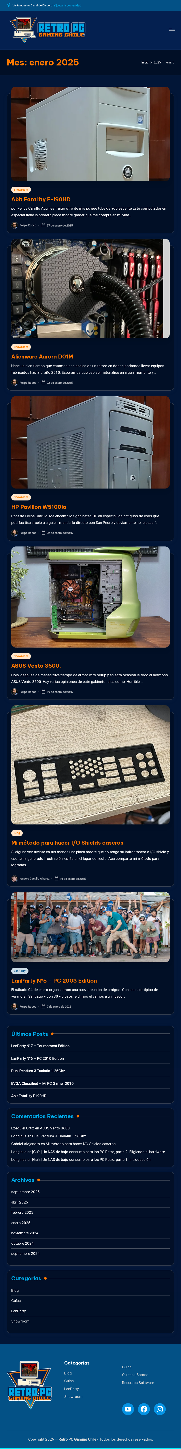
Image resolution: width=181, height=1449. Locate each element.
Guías (69, 1381)
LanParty (71, 1389)
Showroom (73, 1396)
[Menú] (171, 29)
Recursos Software (138, 1382)
